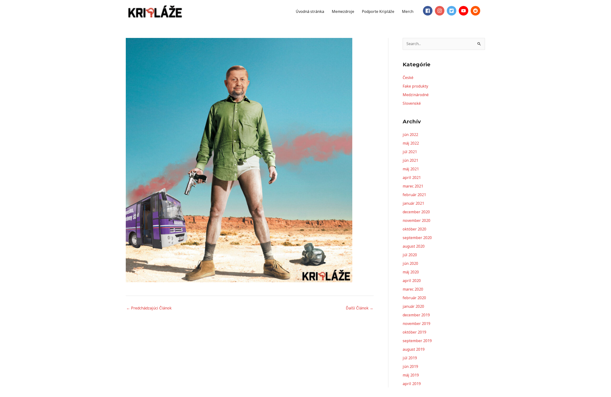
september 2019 (417, 340)
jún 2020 (410, 263)
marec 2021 (413, 186)
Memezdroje (343, 11)
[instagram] (440, 11)
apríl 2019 (412, 383)
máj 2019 (411, 375)
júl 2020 (410, 254)
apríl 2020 (412, 280)
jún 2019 (410, 366)
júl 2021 (410, 151)
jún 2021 (410, 160)
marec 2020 (413, 289)
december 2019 (416, 315)
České (408, 77)
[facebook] (428, 11)
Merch (407, 11)
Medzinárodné (416, 94)
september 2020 (417, 237)
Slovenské (412, 103)
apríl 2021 (412, 177)
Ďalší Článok (359, 308)
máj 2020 (411, 272)
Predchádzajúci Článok (149, 308)
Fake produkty (415, 86)
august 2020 (414, 246)
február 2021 (414, 194)
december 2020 (416, 211)
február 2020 (414, 297)
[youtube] (464, 11)
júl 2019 (410, 357)
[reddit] (476, 11)
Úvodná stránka (310, 11)
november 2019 (416, 323)
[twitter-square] (452, 11)
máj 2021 (411, 169)
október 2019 (414, 332)
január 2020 (413, 306)
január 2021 (413, 203)
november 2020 (416, 220)
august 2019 (414, 349)
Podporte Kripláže (378, 11)
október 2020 (414, 229)
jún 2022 (410, 134)
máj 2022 (411, 143)
